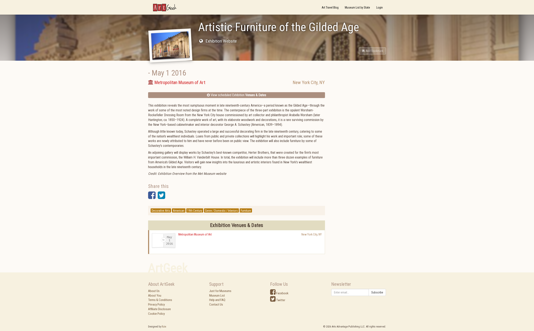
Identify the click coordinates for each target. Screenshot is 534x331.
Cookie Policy (156, 314)
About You (154, 295)
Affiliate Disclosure (159, 309)
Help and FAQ (217, 300)
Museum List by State (357, 7)
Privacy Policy (156, 304)
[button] (372, 50)
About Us (154, 291)
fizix (164, 326)
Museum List (217, 295)
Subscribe (377, 292)
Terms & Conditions (160, 300)
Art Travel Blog (330, 7)
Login (379, 7)
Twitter (280, 300)
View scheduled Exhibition (238, 95)
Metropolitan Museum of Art (195, 234)
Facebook (282, 293)
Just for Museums (220, 291)
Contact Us (216, 304)
